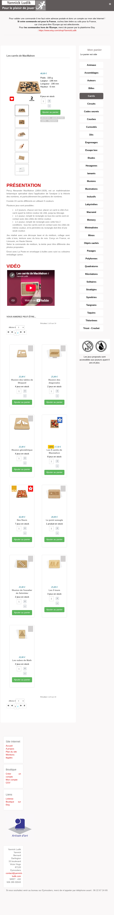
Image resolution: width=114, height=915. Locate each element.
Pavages (91, 251)
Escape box (91, 150)
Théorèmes (91, 320)
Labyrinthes (91, 204)
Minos (91, 235)
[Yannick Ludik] (23, 4)
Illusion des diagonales (54, 381)
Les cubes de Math (22, 660)
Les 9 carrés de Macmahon (54, 451)
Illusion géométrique (22, 450)
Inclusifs (91, 196)
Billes (91, 88)
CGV (8, 782)
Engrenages (91, 142)
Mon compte (12, 779)
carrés (44, 121)
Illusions (91, 181)
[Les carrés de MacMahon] (29, 86)
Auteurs (91, 80)
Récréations (91, 274)
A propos (10, 749)
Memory (91, 220)
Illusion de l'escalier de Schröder (22, 591)
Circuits (91, 103)
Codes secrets (91, 111)
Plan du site (11, 751)
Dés (91, 134)
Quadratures (91, 266)
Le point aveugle (54, 520)
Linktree (9, 799)
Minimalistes (91, 227)
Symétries (91, 297)
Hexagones (91, 165)
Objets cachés (91, 243)
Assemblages (91, 72)
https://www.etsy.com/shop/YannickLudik (57, 30)
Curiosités (91, 127)
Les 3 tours (54, 590)
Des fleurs (22, 520)
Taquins (91, 312)
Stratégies (91, 289)
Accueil (9, 746)
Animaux (91, 65)
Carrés (91, 96)
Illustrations (91, 189)
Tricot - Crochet (91, 328)
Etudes (91, 158)
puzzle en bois (58, 118)
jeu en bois (45, 118)
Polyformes (91, 258)
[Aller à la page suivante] (21, 332)
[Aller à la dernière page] (25, 332)
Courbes (91, 119)
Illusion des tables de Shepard (22, 381)
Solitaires (91, 281)
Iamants (91, 173)
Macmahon (52, 121)
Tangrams (91, 305)
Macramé (91, 212)
